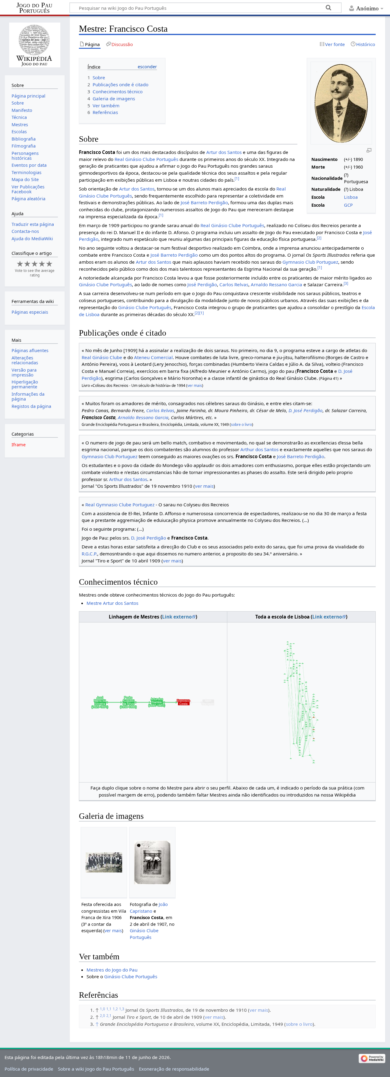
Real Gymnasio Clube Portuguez (119, 504)
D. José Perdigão (306, 410)
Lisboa (351, 197)
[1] (237, 178)
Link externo (177, 617)
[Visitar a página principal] (34, 45)
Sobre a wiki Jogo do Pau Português (96, 1069)
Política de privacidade (29, 1069)
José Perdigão (202, 284)
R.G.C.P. (89, 554)
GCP (348, 205)
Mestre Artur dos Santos (112, 603)
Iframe (19, 445)
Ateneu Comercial (153, 357)
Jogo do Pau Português (34, 7)
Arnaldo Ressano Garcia (276, 284)
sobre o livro (241, 424)
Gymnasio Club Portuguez (310, 262)
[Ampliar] (369, 150)
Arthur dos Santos (259, 449)
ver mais (194, 385)
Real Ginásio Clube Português (146, 159)
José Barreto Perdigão (204, 202)
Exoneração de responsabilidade (174, 1069)
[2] (319, 238)
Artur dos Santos (224, 152)
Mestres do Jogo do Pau (112, 970)
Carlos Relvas (233, 284)
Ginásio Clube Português (105, 284)
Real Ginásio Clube (102, 357)
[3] (346, 283)
